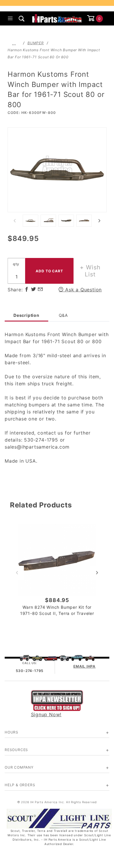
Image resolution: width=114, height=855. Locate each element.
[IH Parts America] (57, 18)
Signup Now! (46, 714)
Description (26, 315)
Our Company (19, 767)
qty (16, 264)
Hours (11, 732)
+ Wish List (90, 271)
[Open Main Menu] (10, 18)
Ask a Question (82, 290)
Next (99, 221)
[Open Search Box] (21, 18)
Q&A (63, 315)
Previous (15, 221)
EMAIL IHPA (84, 666)
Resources (16, 750)
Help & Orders (20, 785)
